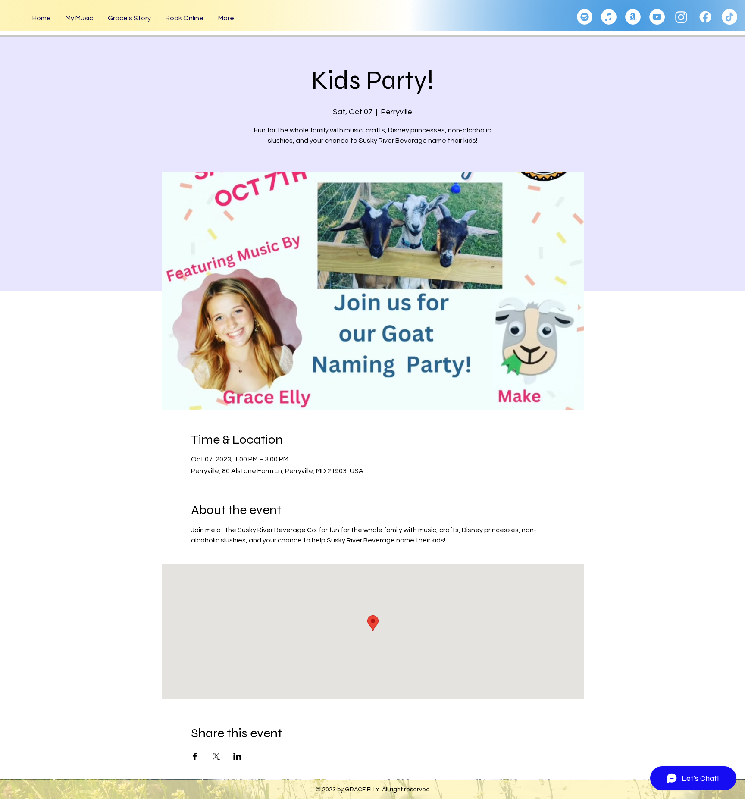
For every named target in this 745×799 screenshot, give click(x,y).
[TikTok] (729, 17)
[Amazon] (633, 17)
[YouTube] (657, 17)
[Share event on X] (216, 756)
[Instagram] (681, 17)
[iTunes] (609, 17)
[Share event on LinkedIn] (237, 756)
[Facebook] (705, 17)
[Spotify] (584, 17)
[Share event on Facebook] (195, 756)
